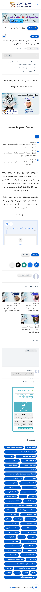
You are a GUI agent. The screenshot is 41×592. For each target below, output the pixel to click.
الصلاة (33, 478)
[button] (30, 264)
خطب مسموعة (31, 514)
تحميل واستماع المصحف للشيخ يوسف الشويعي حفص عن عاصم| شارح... (19, 154)
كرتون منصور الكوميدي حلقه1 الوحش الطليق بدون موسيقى (14, 28)
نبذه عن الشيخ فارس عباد (27, 68)
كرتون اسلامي (31, 550)
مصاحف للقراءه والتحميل (15, 559)
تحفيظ (33, 496)
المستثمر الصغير (14, 487)
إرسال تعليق (31, 351)
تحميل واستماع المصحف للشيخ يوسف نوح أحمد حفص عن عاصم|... (19, 146)
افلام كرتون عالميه (30, 465)
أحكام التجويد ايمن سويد (14, 447)
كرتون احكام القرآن (15, 546)
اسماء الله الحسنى (12, 461)
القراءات (14, 483)
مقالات (9, 568)
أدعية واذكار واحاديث (29, 461)
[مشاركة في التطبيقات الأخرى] (12, 264)
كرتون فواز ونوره (30, 555)
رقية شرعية (18, 519)
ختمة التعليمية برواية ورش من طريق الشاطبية (21, 505)
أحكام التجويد (31, 447)
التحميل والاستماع (29, 71)
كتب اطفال (32, 546)
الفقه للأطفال (31, 483)
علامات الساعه (13, 532)
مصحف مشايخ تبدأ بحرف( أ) (26, 564)
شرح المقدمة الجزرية (12, 528)
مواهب (26, 573)
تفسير (24, 496)
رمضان (8, 519)
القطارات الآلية (31, 487)
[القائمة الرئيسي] (37, 4)
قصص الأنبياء (31, 541)
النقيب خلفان (13, 492)
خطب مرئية (10, 510)
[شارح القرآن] (20, 5)
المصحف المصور (30, 492)
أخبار (12, 456)
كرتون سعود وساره (14, 550)
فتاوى (34, 537)
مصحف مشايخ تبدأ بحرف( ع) (26, 568)
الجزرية (33, 469)
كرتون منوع (32, 559)
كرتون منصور (14, 555)
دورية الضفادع (31, 519)
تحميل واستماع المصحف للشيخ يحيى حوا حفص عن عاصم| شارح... (20, 163)
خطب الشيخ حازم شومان (27, 510)
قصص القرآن (14, 541)
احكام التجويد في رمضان (28, 452)
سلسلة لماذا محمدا (29, 528)
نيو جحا (17, 573)
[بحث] (3, 4)
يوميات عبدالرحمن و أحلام (28, 577)
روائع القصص (31, 523)
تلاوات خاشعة (11, 496)
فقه (23, 537)
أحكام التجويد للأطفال (29, 456)
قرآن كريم (35, 36)
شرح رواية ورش (30, 532)
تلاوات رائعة (32, 501)
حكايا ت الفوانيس (14, 501)
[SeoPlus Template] (33, 587)
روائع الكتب (14, 523)
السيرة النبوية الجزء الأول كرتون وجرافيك (23, 474)
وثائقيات (8, 573)
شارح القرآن (31, 48)
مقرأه (34, 573)
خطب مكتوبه (14, 514)
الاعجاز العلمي (12, 465)
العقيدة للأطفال (17, 478)
